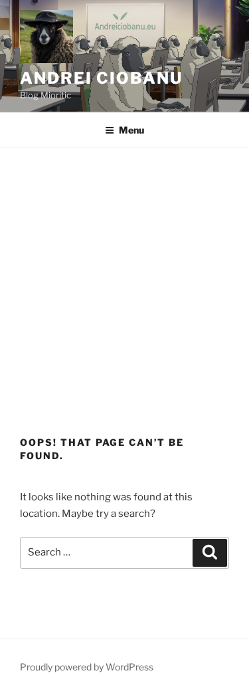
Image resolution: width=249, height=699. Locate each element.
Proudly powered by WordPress (86, 666)
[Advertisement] (124, 279)
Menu (131, 130)
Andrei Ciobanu (101, 78)
